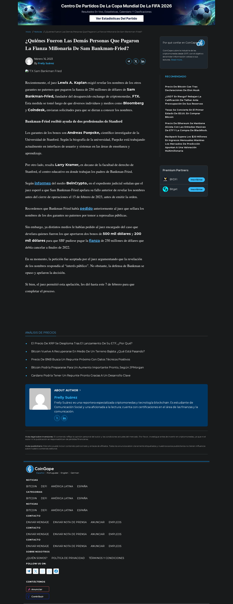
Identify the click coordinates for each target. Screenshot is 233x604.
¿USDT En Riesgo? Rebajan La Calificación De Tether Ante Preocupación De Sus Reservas (184, 100)
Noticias (38, 31)
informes (43, 183)
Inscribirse (196, 179)
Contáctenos (35, 581)
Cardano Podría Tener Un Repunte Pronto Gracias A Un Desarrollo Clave (80, 375)
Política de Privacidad (68, 558)
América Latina (62, 486)
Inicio (28, 31)
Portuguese (52, 473)
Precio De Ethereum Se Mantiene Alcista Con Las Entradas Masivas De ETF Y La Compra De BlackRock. (186, 127)
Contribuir (37, 596)
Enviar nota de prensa (70, 522)
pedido (86, 208)
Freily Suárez (46, 63)
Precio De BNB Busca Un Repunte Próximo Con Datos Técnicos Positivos (80, 359)
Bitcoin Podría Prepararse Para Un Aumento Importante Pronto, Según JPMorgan (87, 367)
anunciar (98, 522)
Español (40, 473)
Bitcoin (31, 486)
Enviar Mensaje (37, 522)
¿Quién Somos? (36, 558)
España (82, 486)
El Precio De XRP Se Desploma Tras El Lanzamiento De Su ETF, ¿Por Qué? (81, 343)
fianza (94, 240)
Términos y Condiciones (106, 558)
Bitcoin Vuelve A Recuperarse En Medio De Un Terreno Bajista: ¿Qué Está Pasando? (88, 351)
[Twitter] (136, 61)
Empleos (115, 522)
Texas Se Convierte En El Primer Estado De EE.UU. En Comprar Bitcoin (184, 113)
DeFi (44, 486)
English (64, 473)
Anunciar (36, 589)
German (75, 473)
